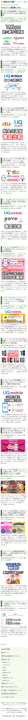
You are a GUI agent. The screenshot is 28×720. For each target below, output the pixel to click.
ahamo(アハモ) (6, 672)
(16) (22, 608)
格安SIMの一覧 (5, 659)
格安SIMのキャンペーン (8, 683)
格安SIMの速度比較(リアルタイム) (10, 656)
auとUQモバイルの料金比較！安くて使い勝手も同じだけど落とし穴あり (14, 110)
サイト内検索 (23, 1)
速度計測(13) (19, 21)
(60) (22, 306)
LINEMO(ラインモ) (7, 677)
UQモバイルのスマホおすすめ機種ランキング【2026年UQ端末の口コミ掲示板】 (14, 341)
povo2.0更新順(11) (5, 208)
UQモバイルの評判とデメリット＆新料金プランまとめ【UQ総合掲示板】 (14, 249)
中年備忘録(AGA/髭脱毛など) (9, 693)
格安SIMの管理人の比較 (13, 703)
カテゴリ (16, 1)
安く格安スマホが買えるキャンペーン (11, 690)
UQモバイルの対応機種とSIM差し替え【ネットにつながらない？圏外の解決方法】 (13, 382)
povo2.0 (4, 675)
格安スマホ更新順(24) (20, 347)
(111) (22, 345)
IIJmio (4, 667)
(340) (22, 254)
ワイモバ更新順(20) (10, 21)
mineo (4, 670)
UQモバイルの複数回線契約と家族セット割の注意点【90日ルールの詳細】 (14, 553)
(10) (21, 70)
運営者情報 (23, 703)
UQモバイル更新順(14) (6, 72)
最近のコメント (5, 652)
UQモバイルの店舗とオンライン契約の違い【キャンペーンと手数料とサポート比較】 (14, 471)
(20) (22, 18)
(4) (20, 476)
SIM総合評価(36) (7, 255)
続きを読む (23, 55)
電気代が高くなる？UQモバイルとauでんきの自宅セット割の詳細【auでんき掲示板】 (14, 430)
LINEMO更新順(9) (13, 20)
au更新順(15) (4, 116)
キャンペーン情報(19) (18, 308)
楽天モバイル (6, 662)
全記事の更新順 (14, 5)
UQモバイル (5, 680)
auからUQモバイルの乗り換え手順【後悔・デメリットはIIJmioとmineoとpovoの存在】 (14, 160)
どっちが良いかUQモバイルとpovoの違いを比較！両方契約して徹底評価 (14, 201)
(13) (22, 206)
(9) (21, 165)
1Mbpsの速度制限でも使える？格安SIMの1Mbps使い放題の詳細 (14, 13)
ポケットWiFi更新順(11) (19, 72)
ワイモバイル (6, 665)
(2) (22, 558)
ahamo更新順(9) (5, 20)
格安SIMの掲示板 (8, 2)
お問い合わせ (7, 704)
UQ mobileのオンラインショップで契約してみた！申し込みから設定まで (14, 603)
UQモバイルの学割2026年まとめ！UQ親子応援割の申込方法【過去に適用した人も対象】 (14, 513)
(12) (22, 115)
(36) (21, 435)
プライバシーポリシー (18, 704)
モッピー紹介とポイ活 (7, 697)
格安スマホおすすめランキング (10, 686)
